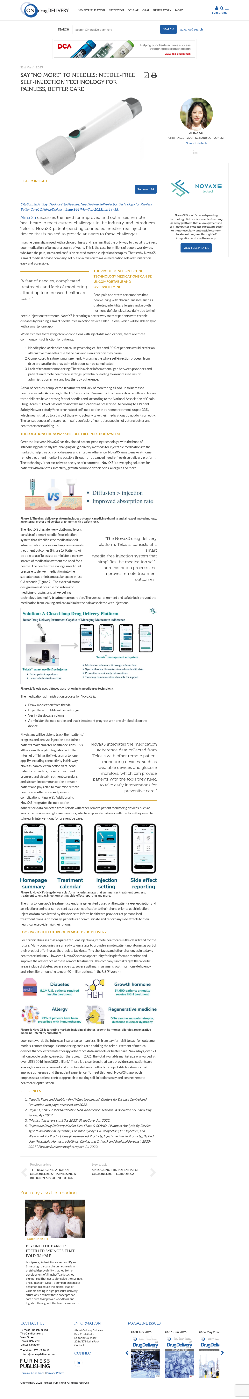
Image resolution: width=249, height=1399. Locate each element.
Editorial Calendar (85, 1337)
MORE (179, 10)
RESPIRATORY (162, 10)
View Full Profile (196, 248)
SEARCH (63, 29)
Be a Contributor (84, 1334)
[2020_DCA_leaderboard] (124, 57)
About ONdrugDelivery (88, 1330)
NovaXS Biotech (196, 143)
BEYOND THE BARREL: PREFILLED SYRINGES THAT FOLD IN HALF (50, 1251)
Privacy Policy (55, 1373)
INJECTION (116, 10)
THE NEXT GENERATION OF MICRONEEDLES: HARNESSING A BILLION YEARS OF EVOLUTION (53, 1174)
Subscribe (219, 12)
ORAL (146, 10)
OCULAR (133, 10)
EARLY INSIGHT (35, 181)
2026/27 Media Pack (86, 1341)
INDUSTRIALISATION (91, 10)
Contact (79, 1345)
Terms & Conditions (32, 1373)
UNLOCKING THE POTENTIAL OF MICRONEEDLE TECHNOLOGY (115, 1172)
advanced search (191, 29)
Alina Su (28, 217)
